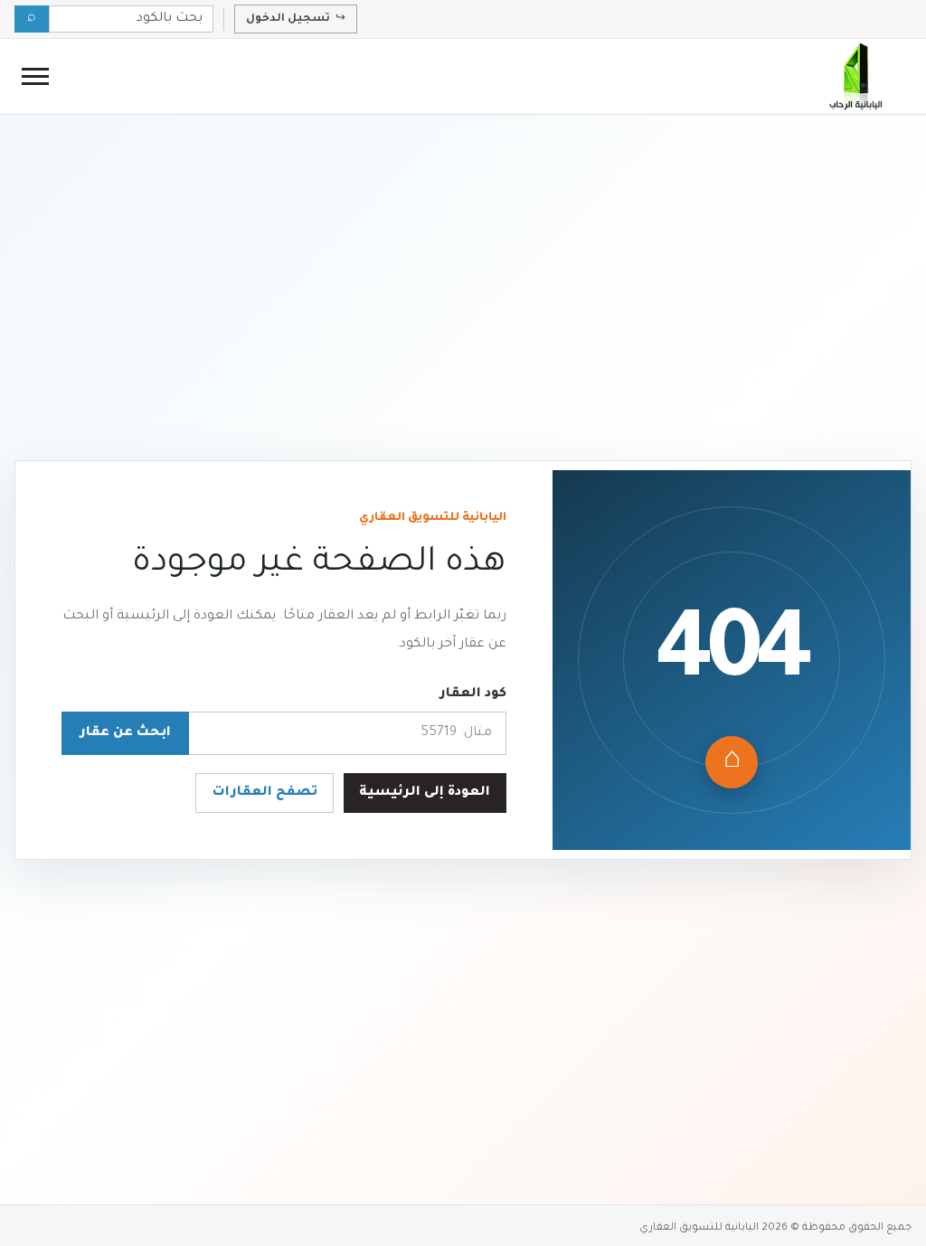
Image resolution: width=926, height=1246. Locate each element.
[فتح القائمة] (35, 76)
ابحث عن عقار (125, 733)
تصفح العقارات (265, 793)
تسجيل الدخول (295, 19)
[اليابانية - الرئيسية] (855, 76)
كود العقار (472, 694)
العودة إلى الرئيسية (424, 793)
